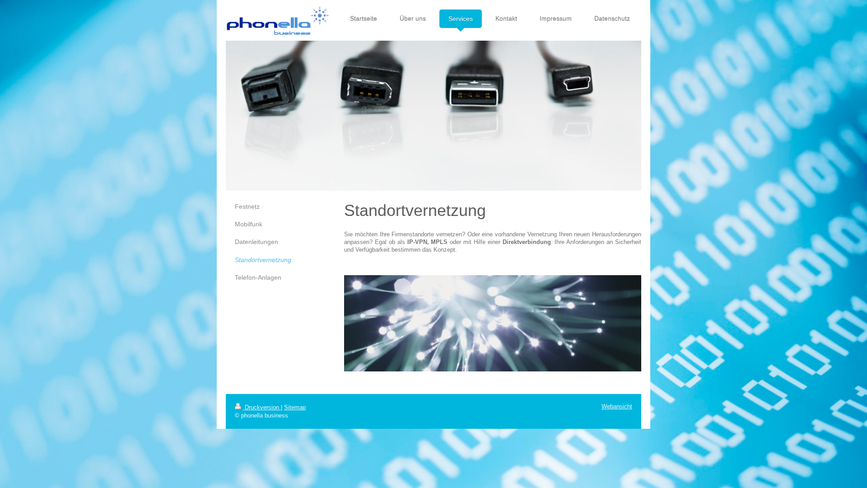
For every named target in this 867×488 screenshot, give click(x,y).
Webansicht (616, 407)
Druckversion (262, 407)
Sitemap (295, 407)
